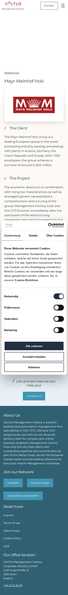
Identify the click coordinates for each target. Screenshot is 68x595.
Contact (49, 5)
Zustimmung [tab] (12, 235)
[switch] (58, 308)
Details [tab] (33, 235)
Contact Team (40, 482)
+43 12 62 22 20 (12, 585)
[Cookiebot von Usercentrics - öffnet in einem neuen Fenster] (48, 225)
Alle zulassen (34, 346)
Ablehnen (34, 367)
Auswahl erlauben (34, 356)
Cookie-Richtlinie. (27, 280)
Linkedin (13, 482)
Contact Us (34, 396)
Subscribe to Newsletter (23, 495)
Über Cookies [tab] (55, 235)
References (11, 72)
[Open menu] (63, 6)
